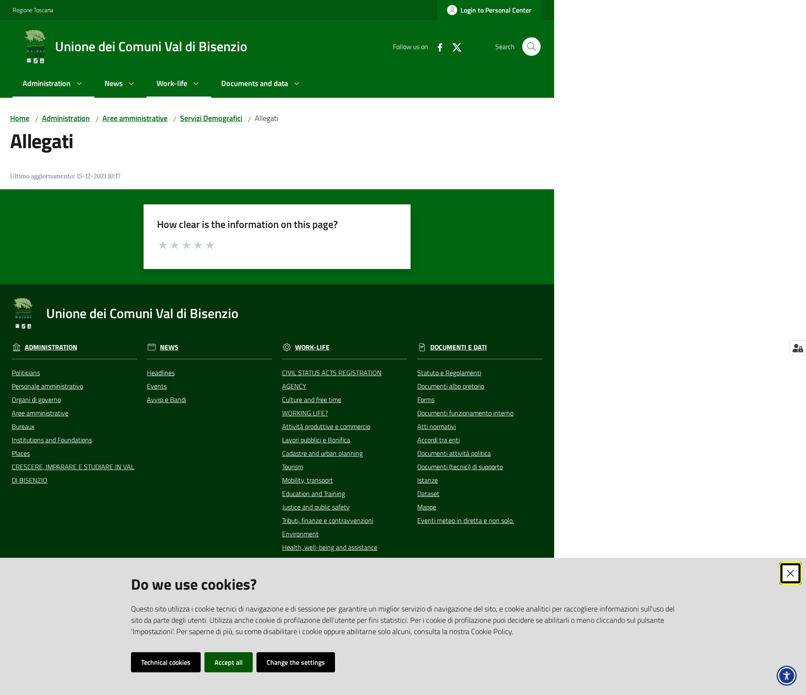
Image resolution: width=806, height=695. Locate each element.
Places (21, 453)
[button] (531, 47)
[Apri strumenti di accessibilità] (787, 676)
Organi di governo (36, 400)
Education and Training (313, 494)
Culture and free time (311, 400)
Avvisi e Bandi (166, 400)
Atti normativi (436, 426)
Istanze (427, 480)
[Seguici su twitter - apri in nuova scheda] (453, 47)
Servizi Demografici (211, 118)
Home (19, 118)
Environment (300, 534)
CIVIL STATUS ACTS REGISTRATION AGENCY (332, 379)
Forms (425, 400)
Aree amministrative (134, 118)
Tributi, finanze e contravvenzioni (327, 520)
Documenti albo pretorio (450, 386)
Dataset (428, 494)
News (169, 347)
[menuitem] (53, 84)
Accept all (229, 662)
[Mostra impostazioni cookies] (798, 347)
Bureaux (23, 426)
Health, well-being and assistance (329, 547)
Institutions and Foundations (52, 440)
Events (157, 386)
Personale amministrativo (47, 386)
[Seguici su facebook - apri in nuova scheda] (436, 47)
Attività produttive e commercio (326, 426)
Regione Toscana (33, 9)
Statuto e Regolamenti (449, 373)
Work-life (312, 347)
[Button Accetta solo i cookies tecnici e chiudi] (790, 573)
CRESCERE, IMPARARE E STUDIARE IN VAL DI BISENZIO (73, 473)
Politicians (26, 373)
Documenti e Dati (458, 347)
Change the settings (296, 662)
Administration (66, 118)
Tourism (292, 467)
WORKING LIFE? (305, 413)
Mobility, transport (307, 480)
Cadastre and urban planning (322, 453)
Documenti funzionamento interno (465, 413)
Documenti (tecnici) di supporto (460, 467)
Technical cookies (166, 662)
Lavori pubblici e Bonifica (316, 440)
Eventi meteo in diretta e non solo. (465, 520)
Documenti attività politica (454, 453)
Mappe (426, 507)
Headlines (161, 373)
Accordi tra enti (438, 440)
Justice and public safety (316, 507)
